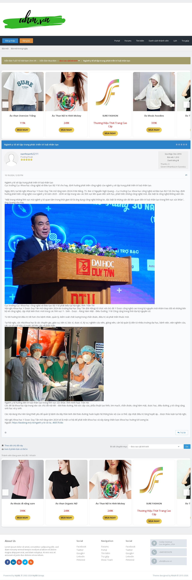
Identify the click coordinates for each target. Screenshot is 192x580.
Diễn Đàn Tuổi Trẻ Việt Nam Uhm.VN (20, 60)
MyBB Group (38, 575)
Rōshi (173, 575)
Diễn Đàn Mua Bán (48, 60)
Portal (117, 40)
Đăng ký (26, 40)
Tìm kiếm (140, 40)
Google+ (130, 553)
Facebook (130, 546)
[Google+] (19, 562)
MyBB (17, 575)
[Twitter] (25, 562)
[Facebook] (7, 562)
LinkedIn (130, 556)
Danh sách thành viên (159, 40)
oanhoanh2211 (30, 154)
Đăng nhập (10, 40)
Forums (128, 40)
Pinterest (130, 559)
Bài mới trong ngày (19, 48)
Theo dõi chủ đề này (14, 445)
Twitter (129, 549)
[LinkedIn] (13, 562)
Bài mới (5, 48)
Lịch (175, 40)
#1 (186, 175)
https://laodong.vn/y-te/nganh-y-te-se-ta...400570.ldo (37, 422)
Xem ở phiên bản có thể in (16, 449)
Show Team (107, 559)
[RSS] (31, 562)
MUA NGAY (22, 129)
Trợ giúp (185, 40)
